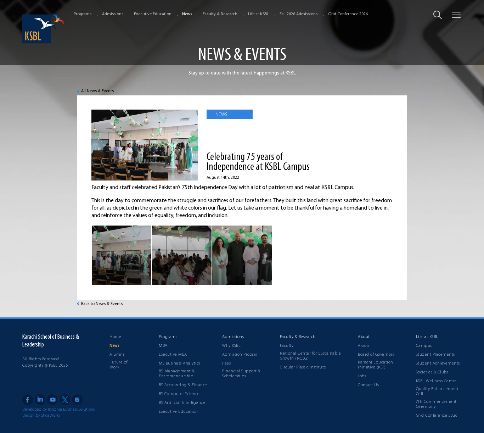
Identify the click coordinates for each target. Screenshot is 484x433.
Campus (424, 346)
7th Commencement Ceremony (436, 404)
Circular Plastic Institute (303, 367)
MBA (163, 346)
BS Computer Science (179, 394)
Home (115, 337)
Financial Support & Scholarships (241, 373)
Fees (226, 363)
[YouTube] (52, 399)
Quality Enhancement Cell (437, 391)
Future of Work (118, 365)
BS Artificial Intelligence (182, 403)
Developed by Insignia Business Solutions (58, 409)
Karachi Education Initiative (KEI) (375, 365)
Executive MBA (173, 354)
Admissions (112, 14)
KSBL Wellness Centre (436, 381)
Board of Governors (376, 354)
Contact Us (368, 385)
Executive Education (152, 14)
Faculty (287, 346)
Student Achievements (438, 363)
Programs (82, 14)
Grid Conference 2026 (348, 14)
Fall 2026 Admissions (298, 14)
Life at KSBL (258, 14)
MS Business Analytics (179, 363)
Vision (363, 346)
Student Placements (435, 354)
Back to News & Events (102, 304)
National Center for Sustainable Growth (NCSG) (310, 356)
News (187, 14)
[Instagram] (77, 399)
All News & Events (97, 91)
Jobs (362, 376)
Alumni (116, 354)
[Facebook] (27, 399)
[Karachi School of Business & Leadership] (43, 29)
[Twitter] (65, 399)
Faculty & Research (220, 14)
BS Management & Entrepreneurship (177, 373)
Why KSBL (231, 346)
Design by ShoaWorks (41, 415)
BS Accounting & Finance (183, 385)
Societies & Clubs (432, 372)
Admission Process (239, 354)
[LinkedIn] (40, 399)
